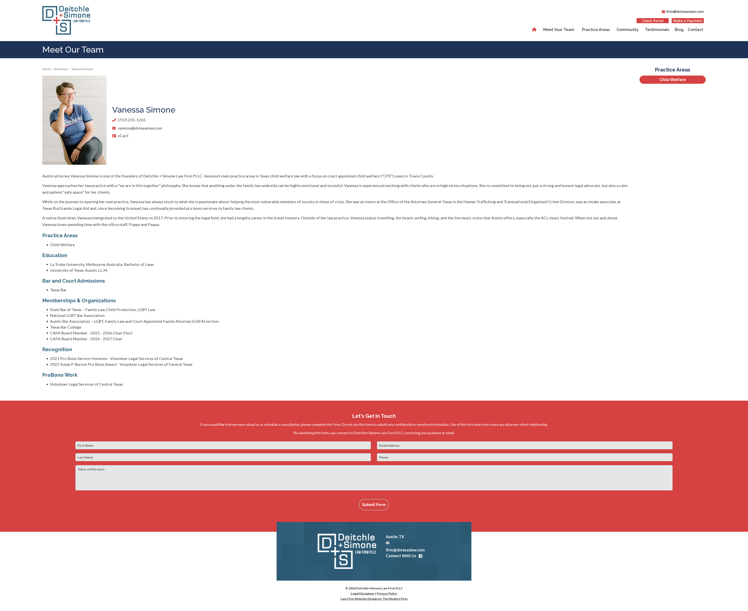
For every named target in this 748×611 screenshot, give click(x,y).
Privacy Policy (387, 593)
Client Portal (652, 20)
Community (628, 29)
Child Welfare (673, 79)
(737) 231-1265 (132, 119)
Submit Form (374, 504)
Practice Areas (596, 29)
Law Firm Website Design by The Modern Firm (374, 598)
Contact (695, 29)
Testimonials (657, 29)
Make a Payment (687, 20)
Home (534, 30)
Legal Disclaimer (363, 593)
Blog (679, 29)
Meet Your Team (558, 29)
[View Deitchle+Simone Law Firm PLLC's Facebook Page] (420, 556)
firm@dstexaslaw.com (685, 11)
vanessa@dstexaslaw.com (140, 128)
